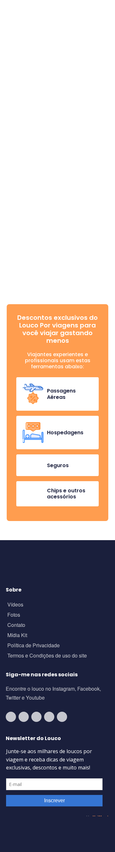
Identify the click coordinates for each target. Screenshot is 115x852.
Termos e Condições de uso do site (47, 656)
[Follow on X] (49, 717)
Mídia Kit (17, 636)
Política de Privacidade (33, 646)
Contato (16, 625)
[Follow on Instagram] (24, 717)
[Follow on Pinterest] (62, 717)
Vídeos (15, 605)
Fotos (13, 615)
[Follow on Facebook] (36, 717)
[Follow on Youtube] (11, 717)
